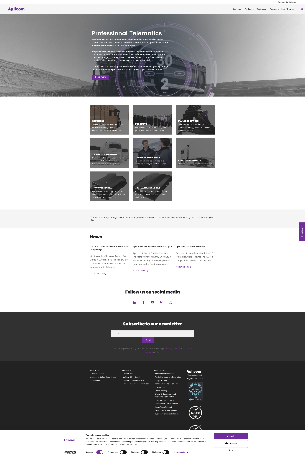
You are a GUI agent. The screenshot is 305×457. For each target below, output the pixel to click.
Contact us (302, 231)
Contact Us (283, 2)
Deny (231, 450)
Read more (100, 77)
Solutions (237, 9)
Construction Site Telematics (166, 404)
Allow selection (230, 443)
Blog (283, 9)
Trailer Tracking (161, 391)
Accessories (95, 380)
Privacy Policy (171, 349)
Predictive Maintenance (164, 374)
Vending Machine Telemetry (166, 384)
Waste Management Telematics (168, 377)
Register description (195, 378)
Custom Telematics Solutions (167, 414)
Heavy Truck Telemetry (164, 407)
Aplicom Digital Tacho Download (136, 384)
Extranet (292, 2)
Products (248, 9)
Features (273, 9)
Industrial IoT (160, 387)
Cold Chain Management (165, 400)
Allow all (230, 436)
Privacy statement (194, 375)
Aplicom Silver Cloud (131, 377)
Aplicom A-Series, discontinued (103, 377)
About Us (290, 9)
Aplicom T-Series (97, 374)
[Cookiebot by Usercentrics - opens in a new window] (69, 452)
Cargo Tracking (161, 380)
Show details (179, 452)
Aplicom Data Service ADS (133, 380)
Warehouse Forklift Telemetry (167, 410)
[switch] (123, 452)
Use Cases (261, 9)
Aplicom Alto (128, 374)
